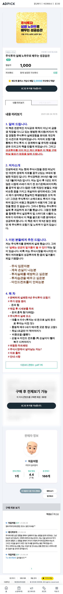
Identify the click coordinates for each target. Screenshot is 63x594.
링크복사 (50, 496)
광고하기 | (38, 4)
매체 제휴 (23, 578)
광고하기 (12, 578)
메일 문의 (34, 578)
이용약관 (6, 582)
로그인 (57, 4)
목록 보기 (50, 491)
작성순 (49, 514)
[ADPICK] (8, 4)
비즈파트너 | (49, 4)
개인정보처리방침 (19, 582)
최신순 (56, 514)
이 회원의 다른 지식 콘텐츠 (30, 491)
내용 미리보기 (18, 103)
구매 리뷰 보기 (45, 103)
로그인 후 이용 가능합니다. (31, 88)
